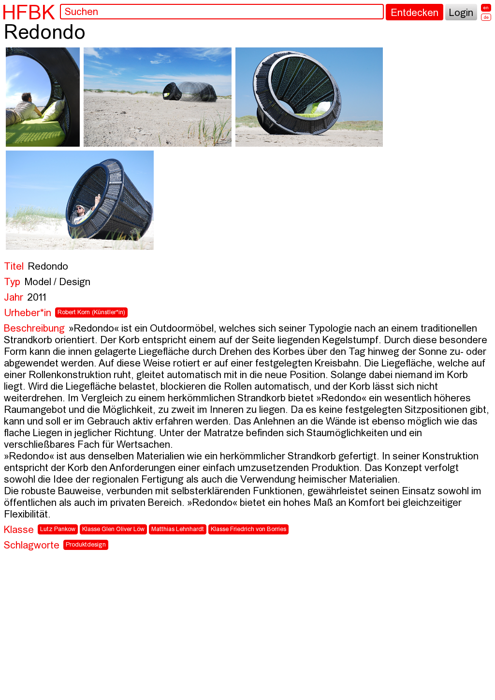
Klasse (19, 530)
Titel (14, 267)
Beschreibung (34, 329)
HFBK (28, 12)
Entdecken (414, 13)
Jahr (13, 298)
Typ (12, 282)
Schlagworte (31, 546)
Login (461, 13)
